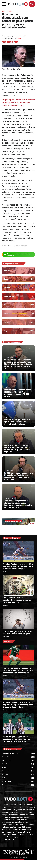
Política (10, 11)
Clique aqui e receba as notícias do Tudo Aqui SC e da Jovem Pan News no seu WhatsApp (18, 102)
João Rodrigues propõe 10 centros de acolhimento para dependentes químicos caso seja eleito (17, 448)
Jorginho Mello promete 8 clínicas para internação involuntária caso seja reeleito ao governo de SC (18, 504)
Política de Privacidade (18, 857)
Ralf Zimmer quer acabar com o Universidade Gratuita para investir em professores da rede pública (18, 476)
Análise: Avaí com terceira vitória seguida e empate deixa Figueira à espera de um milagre (18, 566)
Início (3, 11)
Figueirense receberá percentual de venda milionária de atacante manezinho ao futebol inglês (18, 670)
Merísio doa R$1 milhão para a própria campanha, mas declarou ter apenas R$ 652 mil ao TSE (18, 393)
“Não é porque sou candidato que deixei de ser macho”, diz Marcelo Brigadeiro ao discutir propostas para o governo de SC (18, 364)
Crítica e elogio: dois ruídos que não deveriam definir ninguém (17, 632)
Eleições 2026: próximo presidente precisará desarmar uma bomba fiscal (17, 600)
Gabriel (8, 36)
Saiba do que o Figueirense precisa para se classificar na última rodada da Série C (16, 739)
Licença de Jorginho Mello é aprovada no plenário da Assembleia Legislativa (17, 422)
